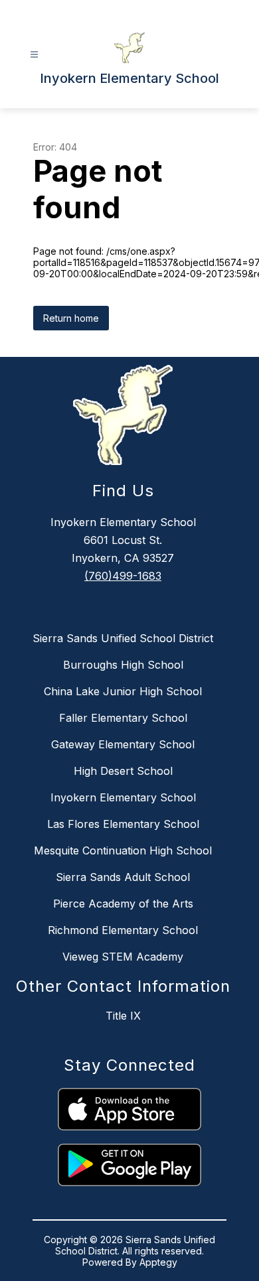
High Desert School (123, 770)
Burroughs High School (123, 664)
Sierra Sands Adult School (123, 877)
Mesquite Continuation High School (123, 850)
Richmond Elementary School (123, 930)
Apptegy (158, 1262)
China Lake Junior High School (123, 691)
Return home (71, 318)
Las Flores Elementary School (123, 824)
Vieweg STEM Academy (122, 956)
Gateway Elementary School (123, 744)
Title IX (123, 1015)
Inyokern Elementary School (123, 797)
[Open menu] (34, 54)
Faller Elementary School (123, 717)
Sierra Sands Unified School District (123, 638)
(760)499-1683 (122, 575)
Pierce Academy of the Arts (123, 903)
